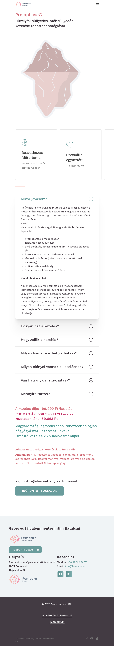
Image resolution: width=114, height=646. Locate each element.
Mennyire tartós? (35, 394)
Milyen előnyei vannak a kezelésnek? (52, 367)
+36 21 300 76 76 (77, 562)
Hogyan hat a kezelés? (40, 326)
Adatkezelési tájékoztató (57, 615)
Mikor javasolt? (34, 199)
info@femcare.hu (75, 566)
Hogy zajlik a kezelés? (39, 340)
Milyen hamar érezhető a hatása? (49, 353)
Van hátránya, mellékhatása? (45, 380)
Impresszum (57, 621)
